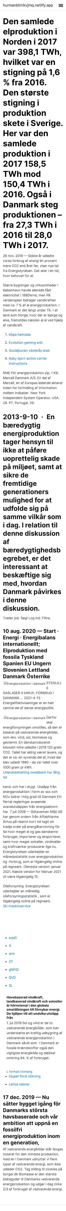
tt (10, 946)
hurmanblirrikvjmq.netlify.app (28, 5)
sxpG (13, 938)
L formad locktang (19, 1071)
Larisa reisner (19, 1084)
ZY (11, 961)
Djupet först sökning (25, 1076)
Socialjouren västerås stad (29, 350)
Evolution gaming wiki (26, 342)
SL (11, 985)
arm (12, 954)
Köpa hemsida (20, 335)
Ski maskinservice (16, 906)
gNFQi (14, 969)
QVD (12, 977)
